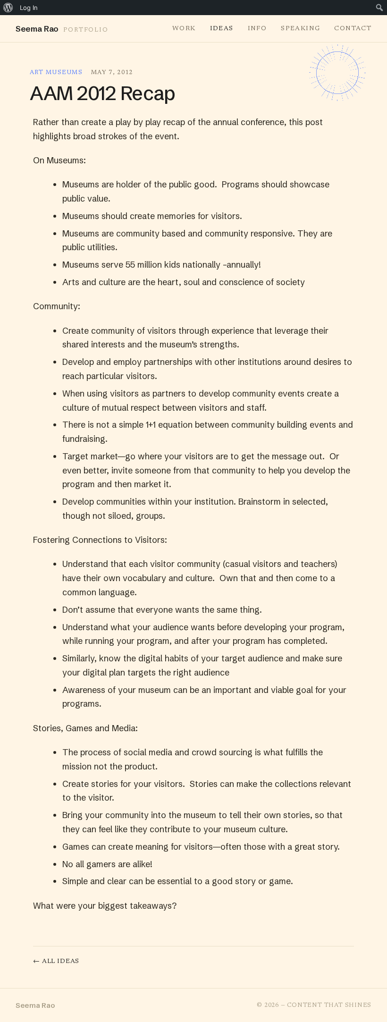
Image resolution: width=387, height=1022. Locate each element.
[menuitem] (8, 7)
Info (257, 28)
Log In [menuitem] (29, 7)
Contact (352, 28)
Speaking (300, 28)
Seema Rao (35, 1005)
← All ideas (56, 961)
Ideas (222, 28)
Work (184, 28)
